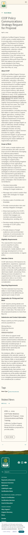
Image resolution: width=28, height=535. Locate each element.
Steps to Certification (7, 497)
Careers (3, 521)
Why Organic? (5, 509)
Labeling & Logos (6, 488)
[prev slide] (3, 444)
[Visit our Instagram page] (22, 462)
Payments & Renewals (8, 480)
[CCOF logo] (4, 4)
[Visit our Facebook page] (19, 462)
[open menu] (25, 2)
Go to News (7, 13)
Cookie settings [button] (6, 531)
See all (4, 403)
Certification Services (8, 500)
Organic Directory (6, 512)
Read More (20, 528)
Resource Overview (7, 483)
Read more (9, 437)
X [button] (26, 523)
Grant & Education (7, 503)
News (3, 515)
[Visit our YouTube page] (25, 462)
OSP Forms (4, 485)
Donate (3, 518)
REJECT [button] (15, 531)
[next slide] (25, 444)
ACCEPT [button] (21, 531)
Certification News (7, 491)
